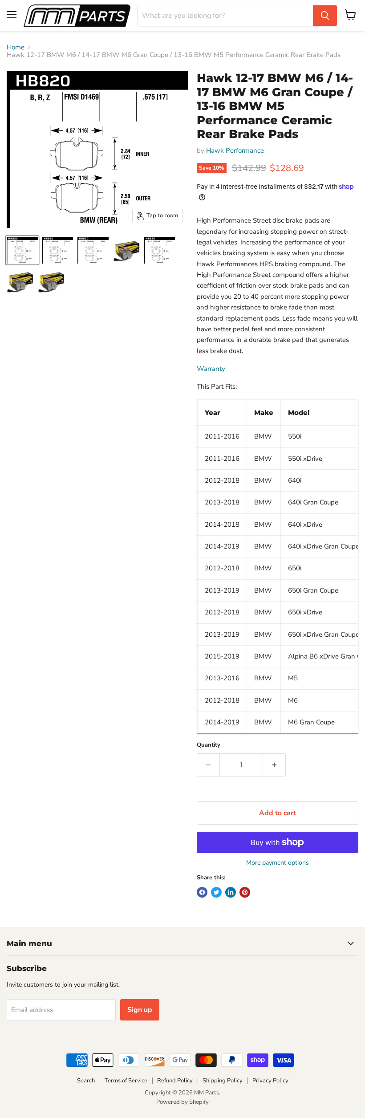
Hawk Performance (235, 150)
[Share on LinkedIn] (230, 892)
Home (15, 47)
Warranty (211, 368)
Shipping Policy (223, 1081)
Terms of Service (126, 1081)
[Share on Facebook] (202, 892)
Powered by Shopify (182, 1102)
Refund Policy (175, 1081)
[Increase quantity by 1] (274, 765)
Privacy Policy (270, 1081)
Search (86, 1081)
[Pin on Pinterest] (244, 892)
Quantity (208, 745)
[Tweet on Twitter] (216, 892)
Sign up (139, 1010)
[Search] (325, 15)
